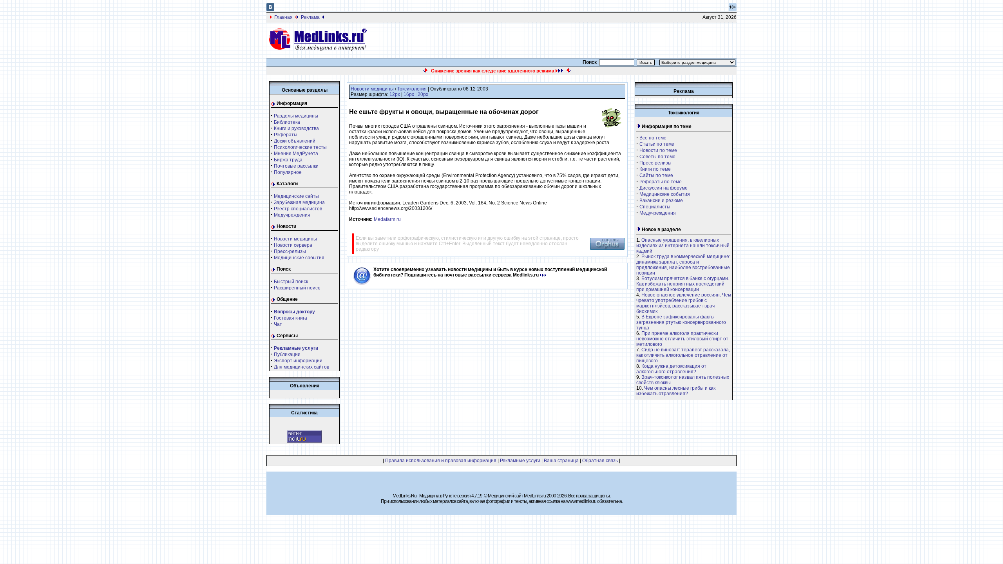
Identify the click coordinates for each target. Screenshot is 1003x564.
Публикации (287, 354)
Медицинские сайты (296, 196)
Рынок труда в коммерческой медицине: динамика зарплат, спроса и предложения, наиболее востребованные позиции (683, 265)
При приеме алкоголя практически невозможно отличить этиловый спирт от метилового (682, 339)
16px (409, 94)
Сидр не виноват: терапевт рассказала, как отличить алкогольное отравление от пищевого (683, 355)
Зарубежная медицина (299, 202)
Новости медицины (295, 239)
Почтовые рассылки (296, 166)
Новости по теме (658, 150)
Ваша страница (561, 460)
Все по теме (652, 138)
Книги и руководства (296, 128)
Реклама (310, 17)
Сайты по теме (656, 175)
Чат (278, 324)
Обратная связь (600, 460)
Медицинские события (299, 257)
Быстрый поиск (291, 281)
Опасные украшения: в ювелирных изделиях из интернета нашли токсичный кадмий (683, 245)
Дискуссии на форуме (663, 188)
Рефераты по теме (660, 181)
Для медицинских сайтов (301, 367)
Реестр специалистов (298, 209)
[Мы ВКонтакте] (270, 9)
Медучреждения (292, 215)
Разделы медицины (296, 116)
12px (394, 94)
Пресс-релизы (290, 251)
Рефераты (285, 134)
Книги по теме (655, 169)
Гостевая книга (290, 318)
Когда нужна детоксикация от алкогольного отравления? (671, 368)
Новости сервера (293, 245)
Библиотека (287, 122)
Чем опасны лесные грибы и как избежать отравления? (675, 390)
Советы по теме (657, 156)
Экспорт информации (298, 360)
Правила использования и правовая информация (440, 460)
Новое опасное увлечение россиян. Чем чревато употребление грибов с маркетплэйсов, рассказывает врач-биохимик (683, 303)
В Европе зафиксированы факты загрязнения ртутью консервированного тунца (681, 322)
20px (423, 94)
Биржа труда (288, 160)
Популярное (288, 172)
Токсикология (412, 89)
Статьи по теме (656, 144)
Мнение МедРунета (296, 153)
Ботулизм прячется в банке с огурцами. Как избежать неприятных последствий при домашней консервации (682, 284)
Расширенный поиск (297, 288)
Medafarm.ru (387, 219)
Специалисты (654, 207)
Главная (283, 17)
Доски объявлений (294, 141)
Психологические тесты (300, 147)
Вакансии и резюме (661, 200)
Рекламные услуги (520, 460)
